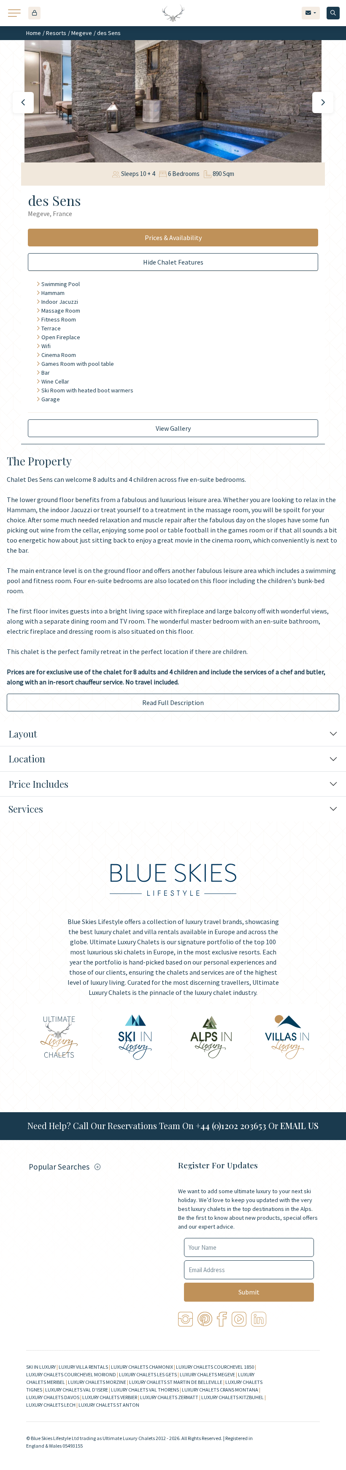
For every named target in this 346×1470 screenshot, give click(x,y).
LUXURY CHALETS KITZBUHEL (232, 1397)
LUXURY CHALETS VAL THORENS (145, 1389)
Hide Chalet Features (173, 262)
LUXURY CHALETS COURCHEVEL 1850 (215, 1367)
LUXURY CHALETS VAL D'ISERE (76, 1389)
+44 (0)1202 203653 (231, 1125)
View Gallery (173, 428)
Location (26, 758)
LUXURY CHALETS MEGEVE (207, 1374)
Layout (22, 733)
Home (33, 33)
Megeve (81, 33)
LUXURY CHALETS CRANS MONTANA (220, 1389)
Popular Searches (59, 1167)
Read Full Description (173, 702)
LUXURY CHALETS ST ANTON (108, 1405)
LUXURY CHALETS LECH (51, 1405)
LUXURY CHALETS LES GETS (148, 1374)
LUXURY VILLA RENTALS (83, 1367)
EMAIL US (299, 1125)
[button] (34, 13)
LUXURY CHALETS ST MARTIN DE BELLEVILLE (175, 1382)
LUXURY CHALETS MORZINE (97, 1382)
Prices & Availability (173, 237)
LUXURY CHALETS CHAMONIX (142, 1367)
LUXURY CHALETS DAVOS (52, 1397)
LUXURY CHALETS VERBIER (109, 1397)
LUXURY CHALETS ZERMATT (169, 1397)
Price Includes (38, 784)
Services (25, 809)
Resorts (56, 33)
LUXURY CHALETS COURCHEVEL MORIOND (71, 1374)
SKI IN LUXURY (41, 1367)
